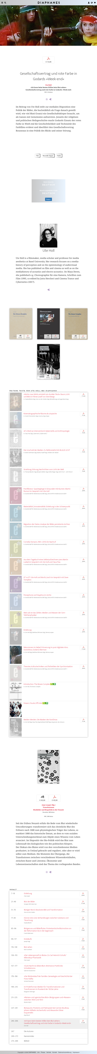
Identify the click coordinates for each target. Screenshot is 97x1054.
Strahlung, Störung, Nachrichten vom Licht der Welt (44, 469)
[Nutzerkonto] (89, 2)
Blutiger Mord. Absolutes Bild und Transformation (43, 909)
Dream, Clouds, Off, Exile (33, 703)
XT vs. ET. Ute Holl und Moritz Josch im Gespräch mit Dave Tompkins (46, 578)
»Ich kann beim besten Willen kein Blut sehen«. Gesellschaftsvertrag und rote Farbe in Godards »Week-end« (47, 1022)
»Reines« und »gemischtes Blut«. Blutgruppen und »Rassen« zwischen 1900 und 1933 (47, 998)
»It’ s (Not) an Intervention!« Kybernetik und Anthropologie (46, 431)
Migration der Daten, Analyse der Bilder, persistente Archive (47, 524)
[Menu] (2, 2)
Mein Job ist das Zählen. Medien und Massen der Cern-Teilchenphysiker (45, 614)
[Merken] (46, 99)
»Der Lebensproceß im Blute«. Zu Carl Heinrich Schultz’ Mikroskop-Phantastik (45, 956)
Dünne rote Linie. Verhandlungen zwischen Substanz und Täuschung (46, 919)
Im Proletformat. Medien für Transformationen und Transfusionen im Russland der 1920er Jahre (44, 988)
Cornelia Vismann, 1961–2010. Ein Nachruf (40, 542)
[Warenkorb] (95, 2)
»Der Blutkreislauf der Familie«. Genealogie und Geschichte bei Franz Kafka (48, 977)
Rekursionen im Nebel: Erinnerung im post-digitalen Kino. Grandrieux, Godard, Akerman (46, 648)
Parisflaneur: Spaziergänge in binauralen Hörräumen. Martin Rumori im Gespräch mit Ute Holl (47, 490)
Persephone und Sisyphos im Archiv (37, 595)
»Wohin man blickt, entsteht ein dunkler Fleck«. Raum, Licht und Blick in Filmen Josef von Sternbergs (47, 395)
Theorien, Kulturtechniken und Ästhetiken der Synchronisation (48, 666)
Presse (43, 1052)
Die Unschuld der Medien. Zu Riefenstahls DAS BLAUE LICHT (47, 450)
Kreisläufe (28, 939)
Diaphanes (48, 2)
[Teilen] (50, 99)
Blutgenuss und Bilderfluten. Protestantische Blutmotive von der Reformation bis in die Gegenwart (47, 929)
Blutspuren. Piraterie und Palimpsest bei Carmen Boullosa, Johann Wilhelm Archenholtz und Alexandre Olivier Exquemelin (46, 1010)
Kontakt (54, 1052)
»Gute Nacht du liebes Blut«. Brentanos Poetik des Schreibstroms (43, 967)
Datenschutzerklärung (64, 1052)
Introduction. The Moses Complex (37, 684)
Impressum (76, 1052)
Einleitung (28, 630)
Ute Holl (48, 85)
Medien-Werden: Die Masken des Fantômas (40, 719)
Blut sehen (28, 947)
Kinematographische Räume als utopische (40, 413)
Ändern (48, 199)
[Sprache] (92, 2)
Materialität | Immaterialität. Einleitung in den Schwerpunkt (47, 506)
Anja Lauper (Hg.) (48, 805)
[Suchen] (5, 2)
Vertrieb (48, 1052)
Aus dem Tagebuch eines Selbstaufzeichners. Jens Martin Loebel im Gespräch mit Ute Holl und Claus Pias (46, 561)
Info (38, 1052)
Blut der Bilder (29, 901)
